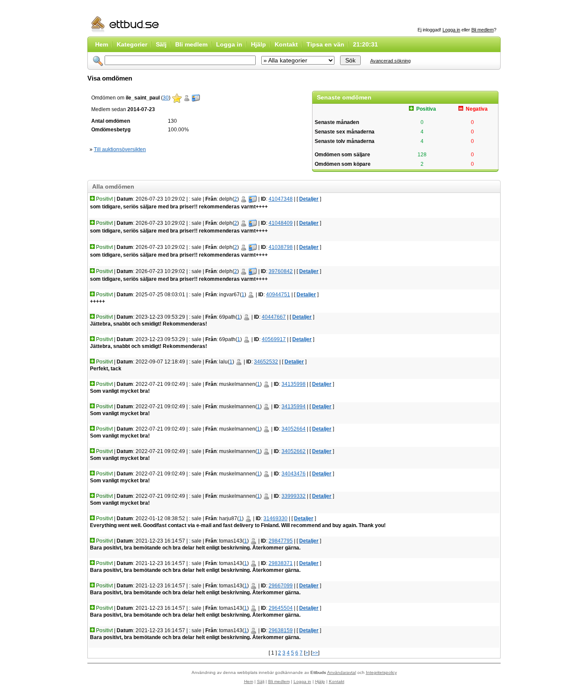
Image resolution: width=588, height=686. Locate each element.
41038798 (281, 247)
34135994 (294, 407)
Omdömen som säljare (342, 155)
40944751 (278, 295)
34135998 (294, 384)
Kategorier (132, 44)
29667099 (281, 586)
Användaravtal (341, 672)
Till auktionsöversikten (120, 149)
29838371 (281, 563)
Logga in (451, 29)
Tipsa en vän (325, 44)
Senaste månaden (337, 122)
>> (315, 653)
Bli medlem (482, 29)
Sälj (161, 44)
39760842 (281, 271)
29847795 (281, 541)
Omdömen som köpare (343, 164)
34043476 (294, 474)
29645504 (281, 608)
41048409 (281, 223)
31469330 (275, 518)
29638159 (281, 630)
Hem (101, 44)
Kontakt (286, 44)
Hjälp (258, 44)
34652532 (266, 362)
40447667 (274, 317)
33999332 (294, 496)
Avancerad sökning (390, 60)
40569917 (274, 339)
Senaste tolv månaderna (344, 141)
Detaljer (309, 199)
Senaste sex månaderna (344, 132)
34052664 (294, 429)
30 (166, 98)
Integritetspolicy (381, 672)
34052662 (294, 451)
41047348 (281, 199)
